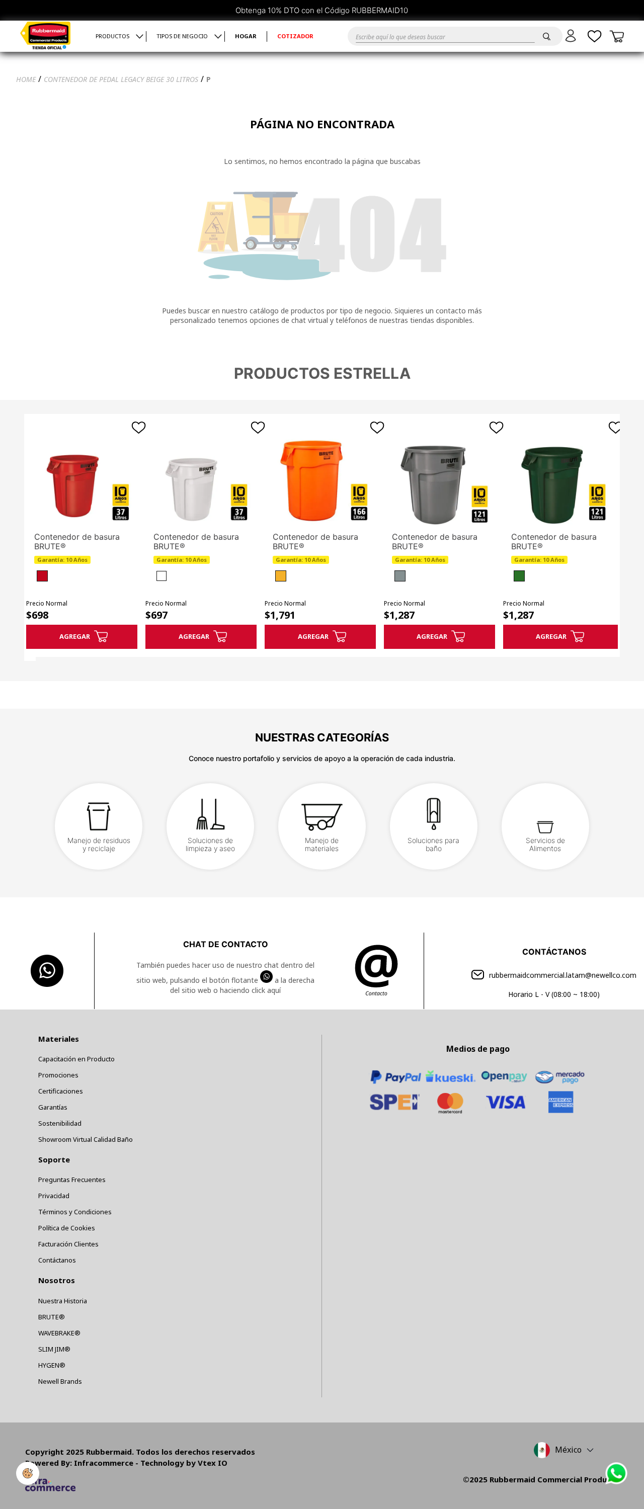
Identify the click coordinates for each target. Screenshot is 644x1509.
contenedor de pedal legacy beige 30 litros (121, 79)
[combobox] (443, 36)
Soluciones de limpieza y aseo (210, 844)
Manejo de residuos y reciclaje (98, 844)
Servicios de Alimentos (545, 844)
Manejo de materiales (322, 844)
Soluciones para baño (433, 844)
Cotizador (295, 36)
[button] (572, 35)
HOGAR (246, 36)
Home (26, 79)
